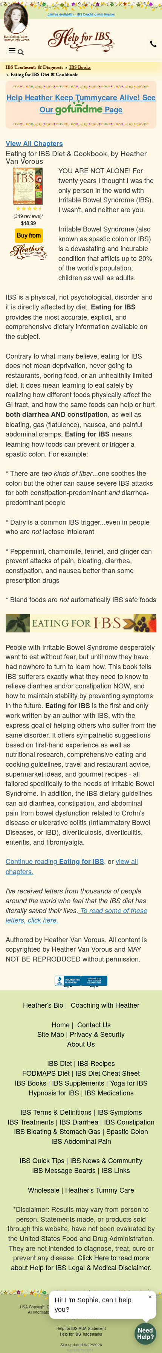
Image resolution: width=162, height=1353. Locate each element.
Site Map (50, 1034)
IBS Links (115, 1170)
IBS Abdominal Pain (81, 1141)
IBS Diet (59, 1063)
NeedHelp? (145, 1333)
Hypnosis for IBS (54, 1092)
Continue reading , (56, 861)
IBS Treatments (31, 1121)
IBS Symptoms (119, 1112)
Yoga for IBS (129, 1082)
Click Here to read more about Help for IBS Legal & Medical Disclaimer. (81, 1262)
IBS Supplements (78, 1082)
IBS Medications (109, 1092)
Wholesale (44, 1190)
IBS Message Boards (64, 1170)
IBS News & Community (106, 1160)
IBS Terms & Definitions (56, 1112)
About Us (81, 1044)
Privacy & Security (97, 1034)
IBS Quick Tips (42, 1160)
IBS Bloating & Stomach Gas (57, 1131)
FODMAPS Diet (46, 1073)
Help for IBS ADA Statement (81, 1328)
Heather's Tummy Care (99, 1190)
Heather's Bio (43, 1005)
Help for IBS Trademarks (81, 1334)
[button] (153, 44)
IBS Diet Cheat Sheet (107, 1073)
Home (61, 1024)
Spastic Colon (127, 1131)
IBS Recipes (96, 1063)
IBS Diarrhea (79, 1121)
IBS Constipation (129, 1121)
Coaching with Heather (105, 1005)
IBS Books (80, 67)
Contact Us (94, 1024)
